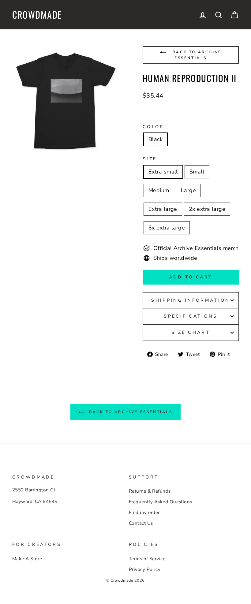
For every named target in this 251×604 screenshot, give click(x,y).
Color (153, 127)
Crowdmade (37, 14)
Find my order (144, 512)
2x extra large (207, 209)
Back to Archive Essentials (196, 55)
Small (196, 171)
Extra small (163, 171)
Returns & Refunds (150, 491)
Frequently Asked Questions (160, 502)
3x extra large (166, 227)
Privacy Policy (144, 569)
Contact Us (141, 523)
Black (155, 139)
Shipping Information (190, 300)
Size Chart (190, 332)
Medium (158, 190)
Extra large (162, 209)
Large (188, 190)
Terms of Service (147, 559)
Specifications (190, 316)
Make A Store (27, 559)
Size (150, 159)
